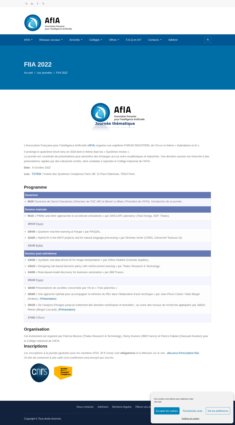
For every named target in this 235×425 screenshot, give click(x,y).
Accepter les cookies (167, 411)
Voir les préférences (218, 411)
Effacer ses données (147, 407)
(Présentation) (66, 309)
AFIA (27, 39)
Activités (74, 39)
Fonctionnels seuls (192, 411)
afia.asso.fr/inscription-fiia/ (183, 353)
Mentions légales (122, 407)
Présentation (48, 298)
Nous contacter (85, 407)
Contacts (153, 39)
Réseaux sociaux (49, 39)
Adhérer (173, 39)
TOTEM (36, 174)
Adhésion (103, 407)
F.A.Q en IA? (133, 39)
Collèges (94, 39)
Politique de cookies (190, 418)
